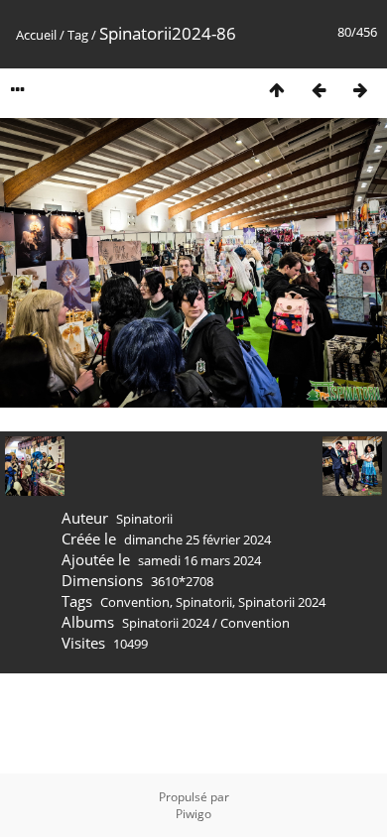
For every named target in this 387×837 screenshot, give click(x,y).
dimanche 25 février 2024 (197, 539)
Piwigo (193, 813)
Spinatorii (204, 602)
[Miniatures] (277, 89)
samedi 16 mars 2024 (199, 560)
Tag (77, 35)
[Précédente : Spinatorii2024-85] (318, 89)
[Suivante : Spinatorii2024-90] (360, 89)
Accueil (36, 35)
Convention (135, 602)
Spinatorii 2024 (281, 602)
